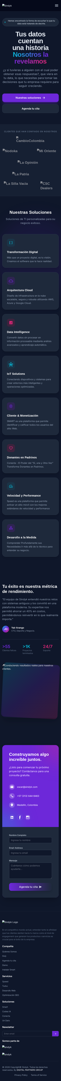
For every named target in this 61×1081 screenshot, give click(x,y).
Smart (5, 1007)
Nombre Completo (17, 835)
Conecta (6, 1016)
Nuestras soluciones (31, 97)
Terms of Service (39, 1075)
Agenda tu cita (30, 108)
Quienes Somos (9, 951)
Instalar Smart (8, 969)
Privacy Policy (21, 1075)
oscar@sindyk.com (27, 786)
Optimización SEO (10, 995)
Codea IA (6, 1011)
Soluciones (8, 1001)
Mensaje (13, 860)
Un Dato (6, 1020)
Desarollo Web (9, 990)
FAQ (4, 956)
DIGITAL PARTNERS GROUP (30, 1070)
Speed (5, 981)
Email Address (16, 848)
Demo (5, 965)
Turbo (5, 986)
